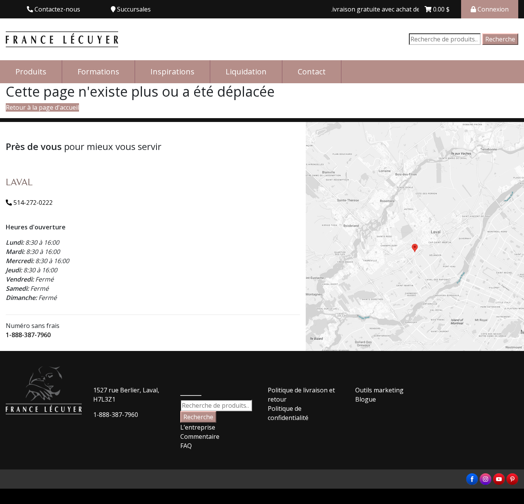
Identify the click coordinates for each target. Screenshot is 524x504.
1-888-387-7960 (28, 335)
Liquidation (246, 71)
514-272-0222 (32, 202)
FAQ (186, 445)
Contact (312, 71)
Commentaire (199, 436)
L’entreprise (197, 427)
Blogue (365, 399)
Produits (30, 71)
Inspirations (172, 71)
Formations (98, 71)
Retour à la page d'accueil (42, 107)
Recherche (500, 39)
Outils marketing (379, 390)
